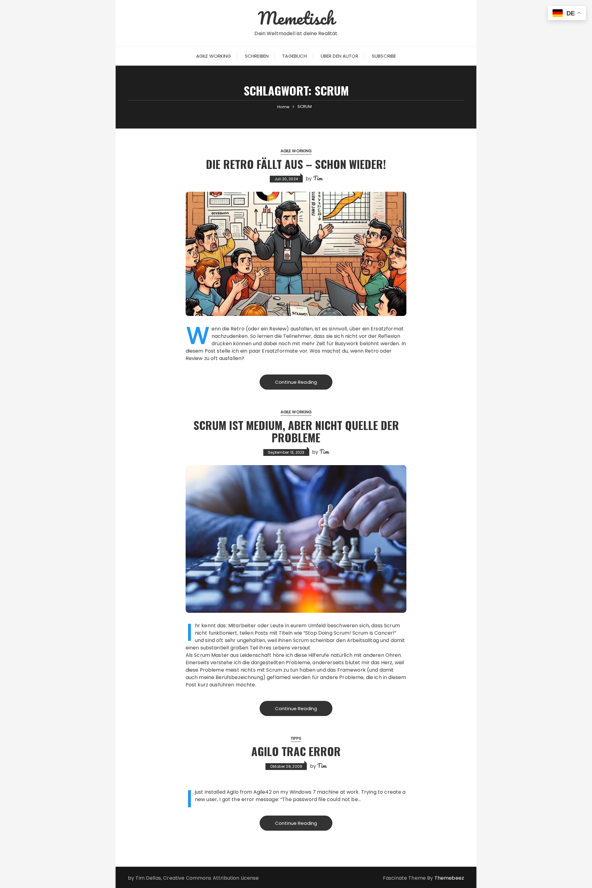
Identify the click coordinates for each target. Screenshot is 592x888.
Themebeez (449, 878)
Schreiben (257, 56)
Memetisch (296, 18)
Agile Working (213, 56)
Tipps (296, 738)
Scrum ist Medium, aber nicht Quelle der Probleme (296, 431)
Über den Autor (339, 56)
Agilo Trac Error (296, 751)
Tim (317, 178)
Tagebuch (294, 56)
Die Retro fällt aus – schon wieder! (296, 164)
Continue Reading (296, 382)
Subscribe (384, 56)
